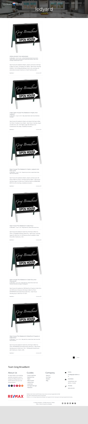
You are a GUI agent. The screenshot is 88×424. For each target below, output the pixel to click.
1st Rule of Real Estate (26, 58)
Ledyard (11, 59)
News (38, 172)
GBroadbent (13, 58)
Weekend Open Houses (18, 60)
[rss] (22, 386)
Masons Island (30, 380)
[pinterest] (17, 386)
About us (48, 375)
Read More (12, 73)
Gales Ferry (26, 227)
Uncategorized (25, 283)
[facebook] (9, 386)
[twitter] (12, 386)
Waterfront (14, 340)
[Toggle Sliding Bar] (83, 3)
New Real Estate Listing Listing (23, 59)
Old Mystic (31, 59)
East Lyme (26, 172)
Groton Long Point (31, 375)
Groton (36, 58)
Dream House (32, 58)
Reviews (48, 379)
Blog (23, 115)
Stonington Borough (32, 385)
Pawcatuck (11, 283)
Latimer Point (30, 382)
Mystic (14, 59)
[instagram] (14, 386)
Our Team (48, 377)
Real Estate (37, 115)
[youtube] (20, 386)
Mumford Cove (30, 377)
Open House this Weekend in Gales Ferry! (21, 225)
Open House (36, 59)
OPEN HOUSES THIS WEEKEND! (19, 56)
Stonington (12, 60)
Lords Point (30, 384)
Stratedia (50, 404)
